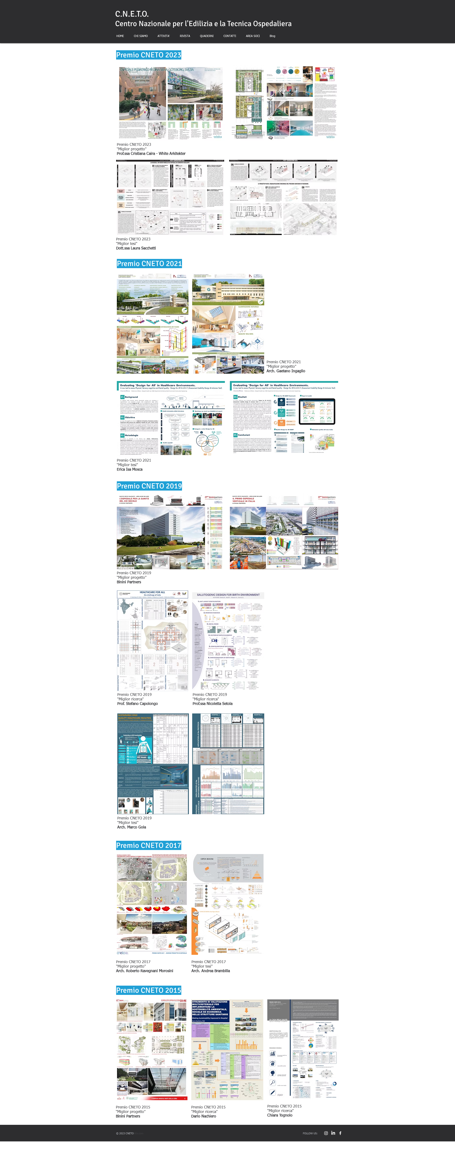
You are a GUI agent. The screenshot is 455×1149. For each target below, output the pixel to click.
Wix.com (138, 1133)
